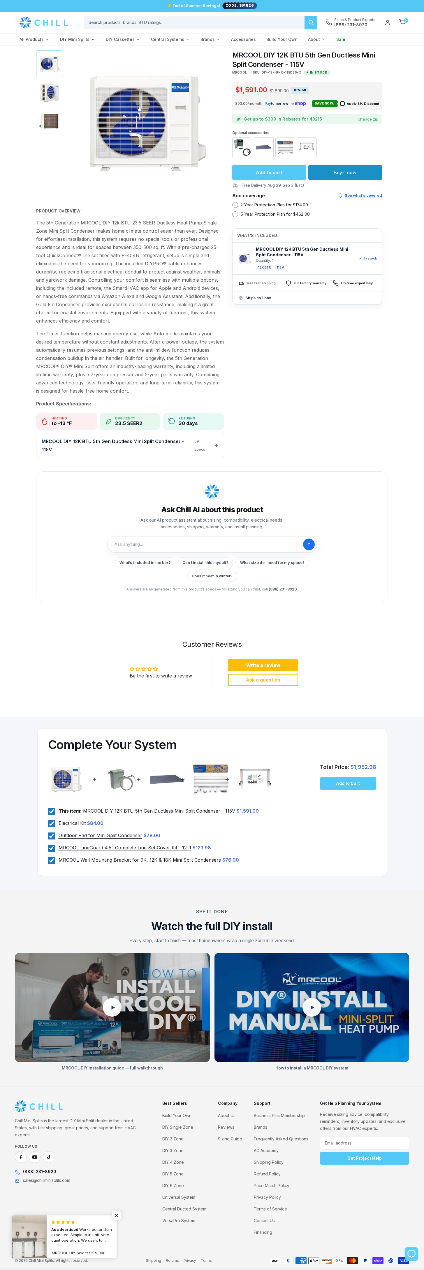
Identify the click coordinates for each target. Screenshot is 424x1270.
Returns (172, 1260)
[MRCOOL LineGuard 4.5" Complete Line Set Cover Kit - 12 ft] (285, 147)
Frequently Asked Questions (281, 1138)
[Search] (311, 22)
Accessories (243, 39)
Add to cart (269, 172)
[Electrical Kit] (242, 147)
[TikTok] (48, 1157)
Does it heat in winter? (212, 576)
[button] (276, 103)
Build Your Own (282, 39)
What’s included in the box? (145, 562)
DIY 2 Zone (173, 1138)
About (314, 39)
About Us (226, 1115)
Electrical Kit (72, 823)
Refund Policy (267, 1173)
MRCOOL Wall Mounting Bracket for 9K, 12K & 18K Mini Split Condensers (140, 860)
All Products (32, 39)
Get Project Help (364, 1158)
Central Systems (167, 39)
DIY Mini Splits (74, 39)
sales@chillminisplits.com (46, 1180)
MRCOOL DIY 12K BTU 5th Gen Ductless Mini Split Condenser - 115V (123, 445)
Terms (206, 1260)
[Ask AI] (309, 544)
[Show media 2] (49, 92)
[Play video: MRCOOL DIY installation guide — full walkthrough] (112, 1007)
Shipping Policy (269, 1162)
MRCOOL (239, 72)
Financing (263, 1232)
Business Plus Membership (279, 1115)
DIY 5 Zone (173, 1173)
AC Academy (266, 1150)
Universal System (178, 1197)
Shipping (153, 1260)
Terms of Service (270, 1208)
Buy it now (345, 172)
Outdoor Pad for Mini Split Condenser (100, 835)
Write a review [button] (263, 665)
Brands (207, 39)
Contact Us (264, 1220)
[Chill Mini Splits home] (39, 1106)
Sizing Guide (230, 1138)
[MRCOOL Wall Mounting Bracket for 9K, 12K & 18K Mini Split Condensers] (307, 147)
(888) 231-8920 (283, 589)
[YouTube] (35, 1157)
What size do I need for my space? (272, 562)
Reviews (226, 1127)
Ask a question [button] (263, 680)
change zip (368, 119)
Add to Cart (348, 783)
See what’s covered (363, 195)
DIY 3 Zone (173, 1150)
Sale (340, 39)
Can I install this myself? (205, 562)
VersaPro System (178, 1220)
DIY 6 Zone (173, 1185)
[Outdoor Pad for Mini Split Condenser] (264, 147)
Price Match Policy (271, 1185)
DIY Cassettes (120, 39)
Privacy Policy (267, 1197)
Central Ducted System (184, 1208)
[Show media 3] (49, 121)
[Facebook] (21, 1157)
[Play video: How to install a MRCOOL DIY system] (311, 1007)
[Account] (387, 22)
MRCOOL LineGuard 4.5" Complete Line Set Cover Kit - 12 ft (125, 848)
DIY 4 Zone (173, 1162)
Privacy (190, 1260)
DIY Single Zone (177, 1127)
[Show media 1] (49, 63)
